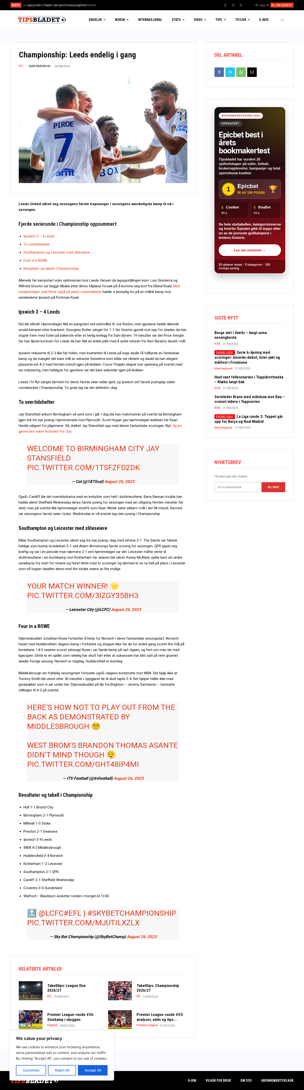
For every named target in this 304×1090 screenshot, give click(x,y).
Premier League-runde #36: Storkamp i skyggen (70, 1017)
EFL (21, 65)
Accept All (93, 1070)
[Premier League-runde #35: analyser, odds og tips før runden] (120, 1019)
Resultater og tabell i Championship (51, 268)
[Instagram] (233, 5)
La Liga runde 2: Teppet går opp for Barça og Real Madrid (248, 419)
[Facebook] (225, 5)
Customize (31, 1070)
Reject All (62, 1070)
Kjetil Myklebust (39, 65)
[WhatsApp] (241, 72)
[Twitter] (241, 5)
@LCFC (51, 913)
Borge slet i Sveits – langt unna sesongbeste (54, 5)
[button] (282, 20)
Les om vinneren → (250, 250)
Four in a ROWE (36, 260)
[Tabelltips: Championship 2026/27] (120, 990)
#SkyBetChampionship (131, 913)
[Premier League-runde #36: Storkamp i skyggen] (31, 1019)
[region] (62, 1056)
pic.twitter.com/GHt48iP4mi (83, 764)
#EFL (72, 913)
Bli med (273, 487)
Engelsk (52, 1025)
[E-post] (252, 72)
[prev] (160, 5)
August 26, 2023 (119, 481)
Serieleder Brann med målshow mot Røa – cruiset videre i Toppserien (249, 399)
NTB (217, 343)
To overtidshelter (37, 244)
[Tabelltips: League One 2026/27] (31, 990)
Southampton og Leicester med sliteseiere (57, 252)
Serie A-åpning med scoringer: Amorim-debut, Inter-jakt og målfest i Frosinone (247, 357)
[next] (168, 5)
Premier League (147, 1025)
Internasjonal (223, 368)
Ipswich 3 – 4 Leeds (39, 236)
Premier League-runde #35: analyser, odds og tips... (160, 1017)
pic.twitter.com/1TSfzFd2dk (83, 467)
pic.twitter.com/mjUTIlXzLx (83, 922)
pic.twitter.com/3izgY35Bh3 (82, 595)
